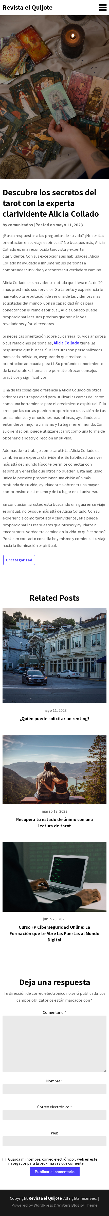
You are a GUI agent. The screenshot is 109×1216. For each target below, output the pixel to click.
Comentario (54, 1012)
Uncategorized (19, 560)
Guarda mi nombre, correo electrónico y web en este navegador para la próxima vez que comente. (52, 1161)
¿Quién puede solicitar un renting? (54, 718)
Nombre (54, 1080)
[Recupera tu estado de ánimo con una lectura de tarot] (54, 767)
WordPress (43, 1205)
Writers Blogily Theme (77, 1205)
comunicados (20, 224)
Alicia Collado (66, 342)
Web (54, 1132)
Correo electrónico (54, 1106)
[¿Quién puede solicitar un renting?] (54, 653)
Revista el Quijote (27, 7)
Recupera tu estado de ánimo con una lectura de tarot (54, 822)
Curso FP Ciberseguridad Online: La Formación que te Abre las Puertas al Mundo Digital (54, 933)
